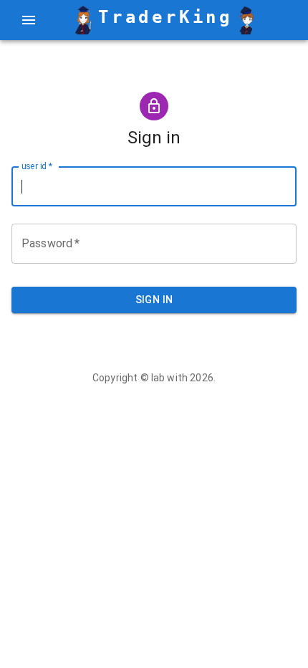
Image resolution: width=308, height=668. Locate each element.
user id (36, 166)
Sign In (154, 299)
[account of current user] (28, 20)
